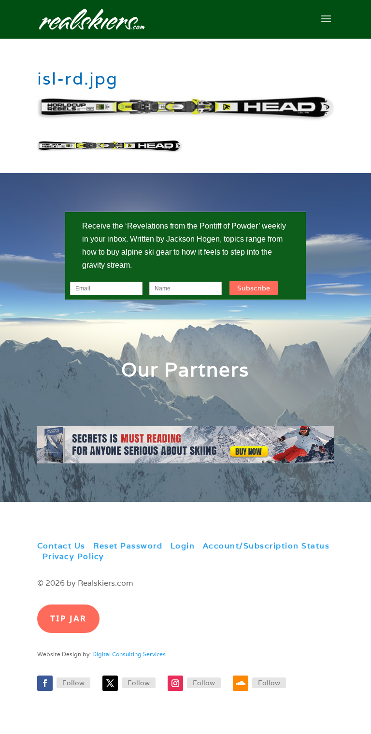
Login (183, 546)
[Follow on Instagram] (175, 683)
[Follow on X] (110, 683)
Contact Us (61, 546)
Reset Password (127, 546)
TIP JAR (68, 618)
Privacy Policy (73, 556)
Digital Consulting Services (129, 654)
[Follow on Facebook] (45, 683)
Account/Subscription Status (266, 546)
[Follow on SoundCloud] (240, 683)
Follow (73, 682)
